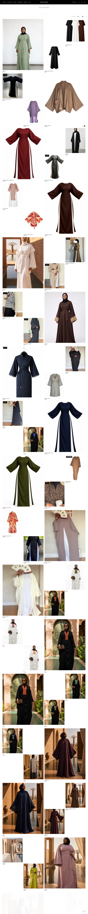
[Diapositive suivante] (41, 44)
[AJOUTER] (41, 122)
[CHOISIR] (41, 68)
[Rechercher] (79, 2)
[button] (78, 16)
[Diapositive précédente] (4, 44)
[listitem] (29, 2)
